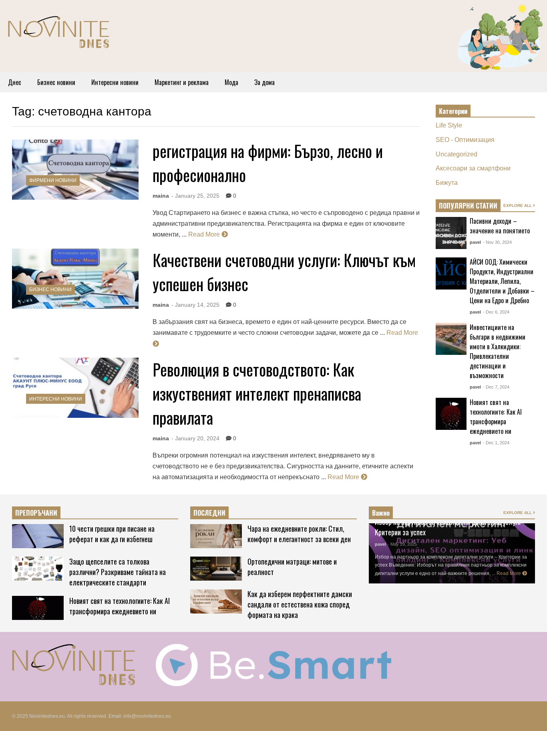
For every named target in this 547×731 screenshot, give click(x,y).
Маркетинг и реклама (182, 82)
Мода (231, 82)
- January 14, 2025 (195, 305)
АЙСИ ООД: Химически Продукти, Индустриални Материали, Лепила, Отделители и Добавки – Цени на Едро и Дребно (502, 281)
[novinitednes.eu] (58, 35)
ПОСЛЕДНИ (209, 513)
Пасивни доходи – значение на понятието (500, 225)
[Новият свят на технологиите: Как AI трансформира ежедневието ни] (451, 414)
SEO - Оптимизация (465, 139)
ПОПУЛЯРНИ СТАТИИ (468, 206)
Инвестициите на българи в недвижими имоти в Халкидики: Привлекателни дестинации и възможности (497, 351)
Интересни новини (115, 82)
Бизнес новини (56, 82)
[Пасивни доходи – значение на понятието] (451, 233)
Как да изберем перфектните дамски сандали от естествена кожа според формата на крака (299, 604)
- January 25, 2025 (195, 195)
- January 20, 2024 (195, 438)
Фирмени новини (52, 180)
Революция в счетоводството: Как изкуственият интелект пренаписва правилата (257, 393)
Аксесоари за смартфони (473, 168)
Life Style (449, 125)
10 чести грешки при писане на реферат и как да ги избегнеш (112, 533)
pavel (475, 242)
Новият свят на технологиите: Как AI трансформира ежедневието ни (496, 416)
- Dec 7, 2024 (496, 387)
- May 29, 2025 (402, 544)
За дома (264, 82)
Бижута (447, 182)
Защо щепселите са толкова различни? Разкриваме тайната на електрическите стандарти (117, 571)
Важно (381, 513)
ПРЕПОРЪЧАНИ (36, 513)
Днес (14, 82)
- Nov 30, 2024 (497, 242)
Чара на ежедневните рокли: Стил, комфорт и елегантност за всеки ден (299, 533)
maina (161, 195)
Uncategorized (456, 154)
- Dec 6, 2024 (496, 312)
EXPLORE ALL (518, 205)
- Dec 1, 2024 (496, 442)
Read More (204, 234)
